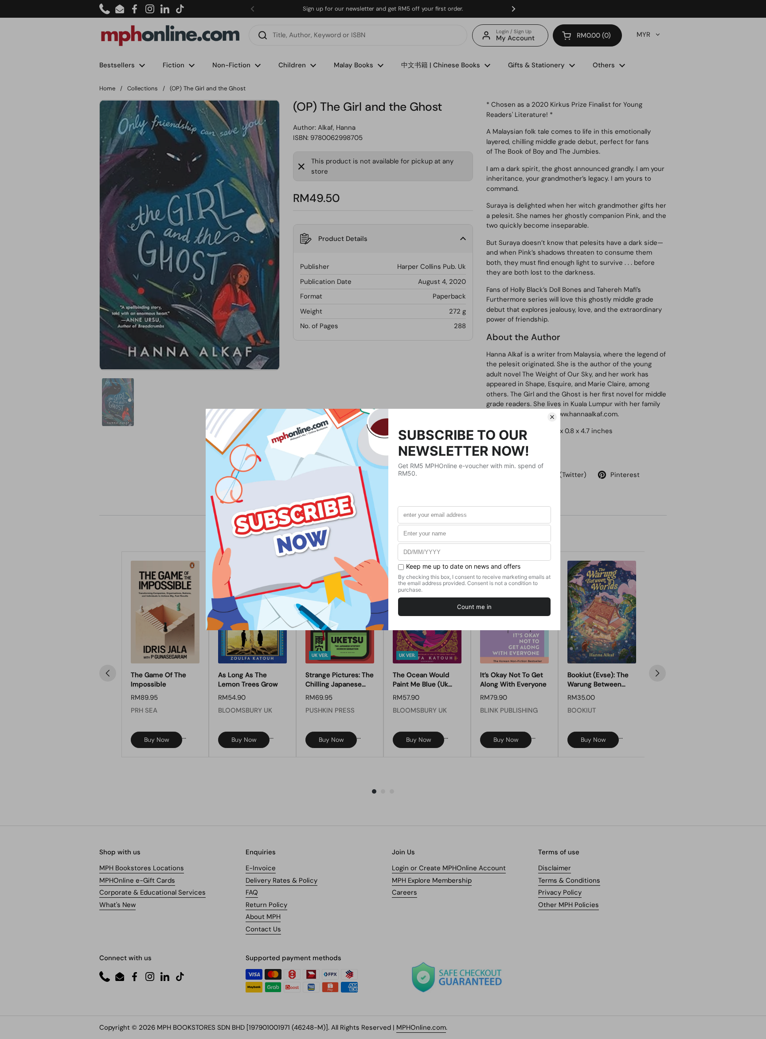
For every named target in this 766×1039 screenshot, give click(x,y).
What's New (117, 904)
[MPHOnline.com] (170, 35)
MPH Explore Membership (432, 880)
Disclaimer (554, 868)
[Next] (657, 673)
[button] (587, 35)
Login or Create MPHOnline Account (449, 868)
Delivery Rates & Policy (281, 880)
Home (107, 88)
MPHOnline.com (421, 1027)
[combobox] (358, 35)
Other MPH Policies (568, 904)
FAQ (252, 892)
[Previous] (107, 673)
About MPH (263, 916)
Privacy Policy (560, 892)
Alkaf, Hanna (337, 127)
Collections (142, 88)
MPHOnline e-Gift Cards (137, 880)
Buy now (156, 740)
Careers (404, 892)
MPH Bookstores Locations (141, 868)
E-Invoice (261, 868)
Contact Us (263, 929)
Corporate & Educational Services (152, 892)
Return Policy (266, 904)
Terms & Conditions (569, 880)
